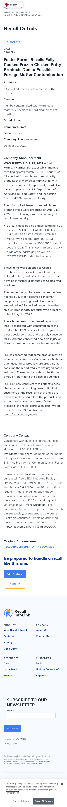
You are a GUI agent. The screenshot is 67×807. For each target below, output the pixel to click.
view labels (19, 218)
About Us (41, 629)
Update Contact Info (48, 669)
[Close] (62, 784)
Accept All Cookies (43, 801)
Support (41, 675)
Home (7, 12)
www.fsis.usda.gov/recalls (20, 414)
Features (9, 636)
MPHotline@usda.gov (33, 505)
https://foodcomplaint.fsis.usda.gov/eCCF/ (30, 526)
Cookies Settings (20, 801)
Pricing (8, 642)
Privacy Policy (38, 764)
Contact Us (42, 636)
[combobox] (13, 5)
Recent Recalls (21, 12)
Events (8, 675)
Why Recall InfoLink (16, 629)
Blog (6, 663)
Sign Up (15, 584)
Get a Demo (15, 573)
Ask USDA (26, 487)
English (13, 4)
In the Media (11, 669)
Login (39, 663)
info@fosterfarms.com (18, 454)
